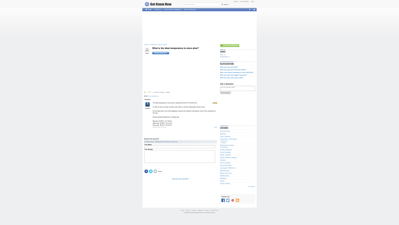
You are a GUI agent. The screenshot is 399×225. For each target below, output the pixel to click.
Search (225, 4)
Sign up (236, 1)
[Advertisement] (199, 27)
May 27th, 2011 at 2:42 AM (159, 127)
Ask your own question (180, 179)
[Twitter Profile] (254, 9)
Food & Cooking (162, 44)
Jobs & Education (226, 165)
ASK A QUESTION (190, 10)
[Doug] (147, 49)
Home (182, 210)
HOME (149, 10)
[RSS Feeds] (237, 200)
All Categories (251, 186)
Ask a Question (244, 1)
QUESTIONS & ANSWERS (172, 10)
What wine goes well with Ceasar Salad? (233, 69)
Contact (194, 210)
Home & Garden (225, 163)
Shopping (223, 178)
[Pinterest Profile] (232, 200)
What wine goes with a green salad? (231, 77)
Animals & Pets (225, 131)
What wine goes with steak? (229, 67)
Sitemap (200, 210)
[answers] (147, 104)
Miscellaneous (224, 170)
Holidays (223, 160)
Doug (147, 53)
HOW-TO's (158, 10)
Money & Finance (226, 173)
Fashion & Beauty (226, 150)
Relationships (224, 176)
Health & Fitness (225, 155)
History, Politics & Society (228, 157)
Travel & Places (225, 183)
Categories (153, 44)
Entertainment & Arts (227, 145)
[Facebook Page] (250, 9)
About (188, 210)
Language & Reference (227, 168)
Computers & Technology (228, 139)
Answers (146, 44)
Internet (224, 143)
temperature (155, 96)
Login (252, 1)
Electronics (225, 141)
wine (149, 96)
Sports (222, 181)
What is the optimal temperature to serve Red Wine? (237, 72)
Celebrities (225, 147)
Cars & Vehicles (225, 136)
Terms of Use (214, 210)
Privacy (207, 210)
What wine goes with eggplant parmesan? (233, 75)
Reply (215, 127)
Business (223, 134)
